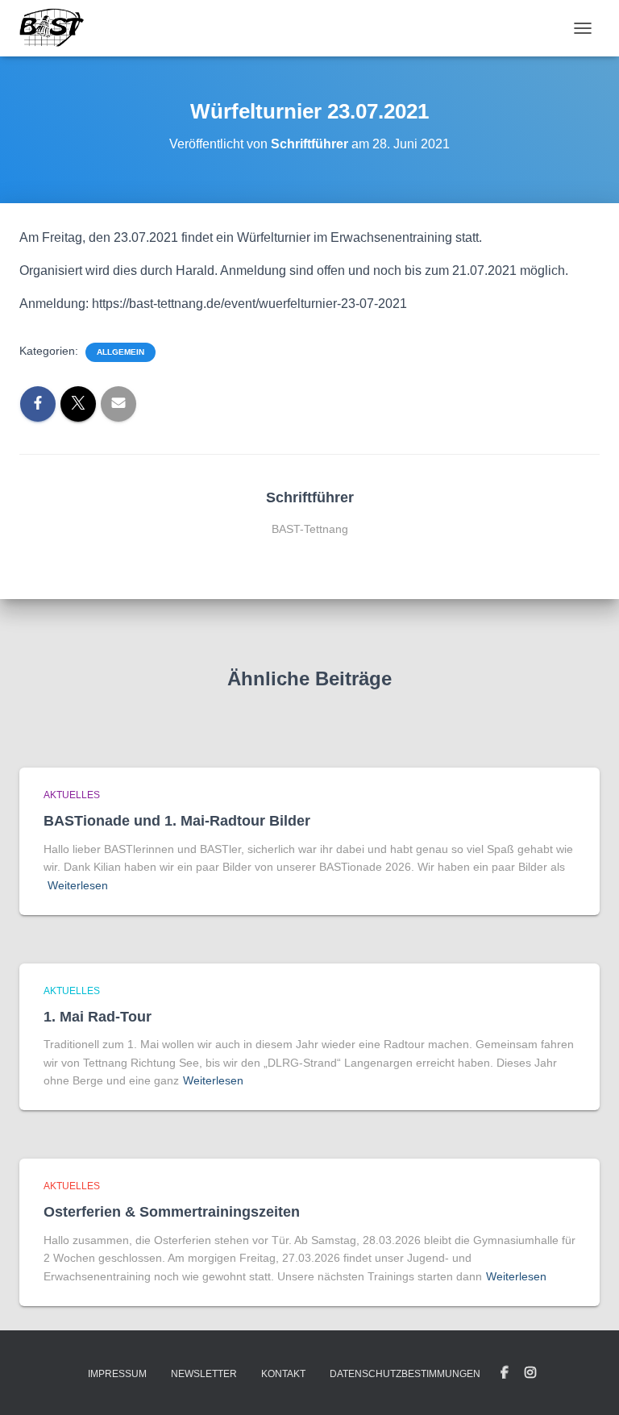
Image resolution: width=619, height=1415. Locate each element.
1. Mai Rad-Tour (98, 1017)
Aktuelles (72, 795)
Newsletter (204, 1374)
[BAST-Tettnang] (57, 28)
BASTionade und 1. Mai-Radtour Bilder (177, 821)
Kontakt (283, 1374)
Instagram (530, 1373)
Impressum (117, 1374)
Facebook (504, 1373)
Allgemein (120, 352)
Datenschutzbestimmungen (405, 1374)
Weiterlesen (78, 885)
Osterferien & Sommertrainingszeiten (172, 1212)
